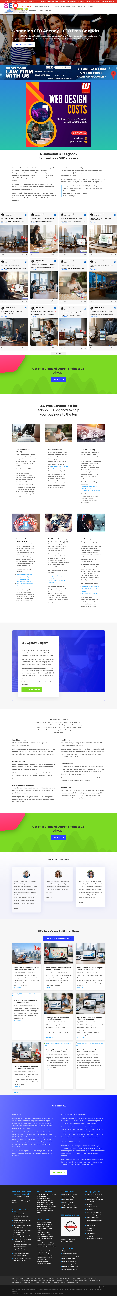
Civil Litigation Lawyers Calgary (45, 1243)
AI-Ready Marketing (92, 1197)
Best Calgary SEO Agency (68, 1239)
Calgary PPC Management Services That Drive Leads (56, 1051)
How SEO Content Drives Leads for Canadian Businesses (26, 1068)
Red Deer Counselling (43, 1253)
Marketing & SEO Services (28, 10)
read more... (17, 987)
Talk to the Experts (32, 690)
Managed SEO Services (93, 1217)
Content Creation (91, 1223)
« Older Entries (17, 1093)
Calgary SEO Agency (83, 1)
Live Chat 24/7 (91, 1233)
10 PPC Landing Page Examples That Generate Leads (89, 1018)
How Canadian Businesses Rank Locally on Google (58, 968)
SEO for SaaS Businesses (94, 1207)
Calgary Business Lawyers (44, 1234)
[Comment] (5, 255)
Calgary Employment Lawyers (45, 1236)
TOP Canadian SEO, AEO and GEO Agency (63, 6)
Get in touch (58, 379)
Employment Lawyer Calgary (70, 1266)
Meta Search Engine (71, 1)
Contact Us (48, 10)
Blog (41, 10)
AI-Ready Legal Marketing (41, 6)
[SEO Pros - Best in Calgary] (70, 1226)
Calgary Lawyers (66, 1251)
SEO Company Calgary (67, 1241)
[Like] (32, 254)
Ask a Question (58, 1173)
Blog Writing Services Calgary (58, 467)
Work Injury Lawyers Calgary (70, 1264)
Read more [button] (4, 223)
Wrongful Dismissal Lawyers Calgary (76, 1289)
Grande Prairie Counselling (44, 1251)
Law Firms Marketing (60, 1)
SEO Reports (81, 6)
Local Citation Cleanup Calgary (91, 490)
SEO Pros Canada (26, 6)
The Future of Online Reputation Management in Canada (26, 968)
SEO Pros (32, 972)
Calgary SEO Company (94, 1)
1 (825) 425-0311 (24, 1197)
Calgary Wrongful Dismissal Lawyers (32, 1289)
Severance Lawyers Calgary (70, 1253)
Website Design (91, 1225)
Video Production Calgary (57, 469)
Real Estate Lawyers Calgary (45, 1245)
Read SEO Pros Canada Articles (58, 938)
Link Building (90, 1228)
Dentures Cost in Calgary (44, 1222)
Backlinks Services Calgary (90, 587)
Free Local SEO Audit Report (95, 1194)
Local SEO (89, 1231)
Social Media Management (108, 1)
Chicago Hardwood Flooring (44, 1224)
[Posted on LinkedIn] (26, 215)
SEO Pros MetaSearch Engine (95, 1239)
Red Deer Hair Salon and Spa (45, 1255)
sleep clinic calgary (42, 1259)
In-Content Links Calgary (90, 593)
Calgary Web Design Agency (44, 1257)
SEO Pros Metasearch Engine (43, 1293)
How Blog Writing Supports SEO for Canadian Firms (26, 1001)
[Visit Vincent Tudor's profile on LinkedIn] (3, 214)
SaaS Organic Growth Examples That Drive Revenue (90, 968)
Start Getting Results (23, 44)
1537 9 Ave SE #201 (17, 1201)
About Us (90, 6)
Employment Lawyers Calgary (45, 1226)
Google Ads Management (94, 1212)
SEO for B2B (90, 1209)
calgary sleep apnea (42, 1261)
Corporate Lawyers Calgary (70, 1269)
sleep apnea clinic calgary (44, 1263)
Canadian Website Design (47, 1)
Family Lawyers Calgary (43, 1232)
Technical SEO (90, 1204)
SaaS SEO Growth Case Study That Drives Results (57, 1018)
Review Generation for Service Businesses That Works (89, 1051)
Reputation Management (94, 1215)
